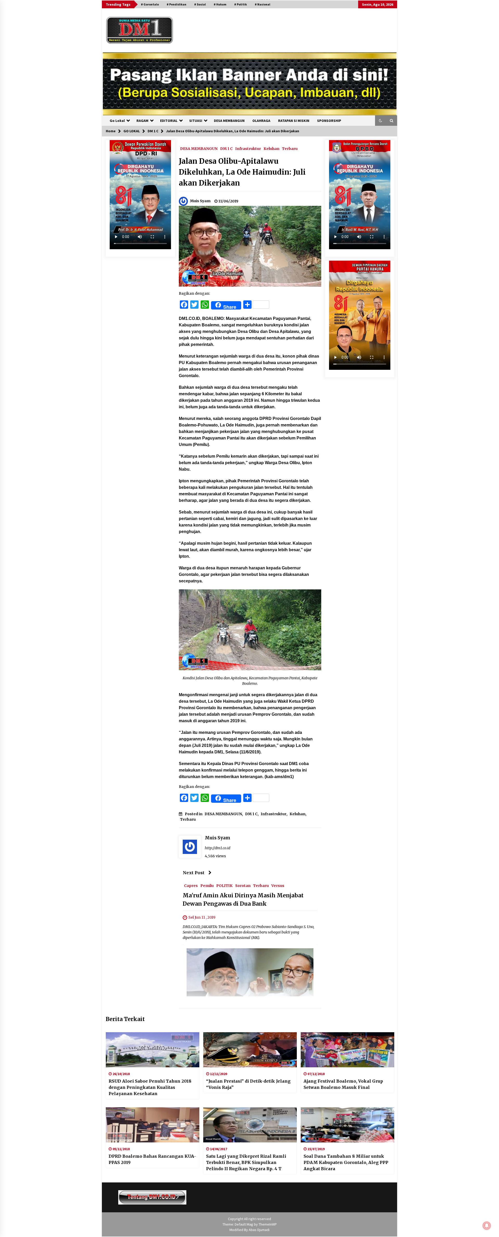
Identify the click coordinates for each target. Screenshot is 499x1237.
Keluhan (271, 148)
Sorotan (243, 885)
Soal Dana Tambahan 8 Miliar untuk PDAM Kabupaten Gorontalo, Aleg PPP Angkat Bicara (346, 1162)
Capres (191, 885)
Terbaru (290, 148)
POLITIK (224, 885)
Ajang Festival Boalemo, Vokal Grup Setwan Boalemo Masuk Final (343, 1084)
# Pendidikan (176, 4)
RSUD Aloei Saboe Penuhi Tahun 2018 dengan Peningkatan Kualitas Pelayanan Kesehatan (150, 1087)
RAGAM (142, 120)
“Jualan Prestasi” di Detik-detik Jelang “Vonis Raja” (248, 1084)
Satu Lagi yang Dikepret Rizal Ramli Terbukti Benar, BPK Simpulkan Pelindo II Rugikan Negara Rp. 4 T (246, 1162)
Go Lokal (117, 120)
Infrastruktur (248, 148)
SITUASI (195, 120)
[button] (380, 120)
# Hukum (220, 4)
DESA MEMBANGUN (229, 120)
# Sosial (200, 4)
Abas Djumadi (259, 1229)
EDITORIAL (169, 120)
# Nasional (262, 4)
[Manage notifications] (487, 1225)
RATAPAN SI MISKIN (293, 120)
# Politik (240, 4)
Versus (277, 885)
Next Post (194, 872)
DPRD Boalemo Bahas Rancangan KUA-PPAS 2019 (152, 1159)
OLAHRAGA (261, 120)
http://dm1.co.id (217, 848)
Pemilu (207, 885)
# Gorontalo (150, 4)
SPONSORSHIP (329, 120)
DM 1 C (226, 148)
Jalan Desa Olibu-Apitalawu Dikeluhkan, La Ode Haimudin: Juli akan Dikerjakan (242, 172)
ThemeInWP (268, 1224)
